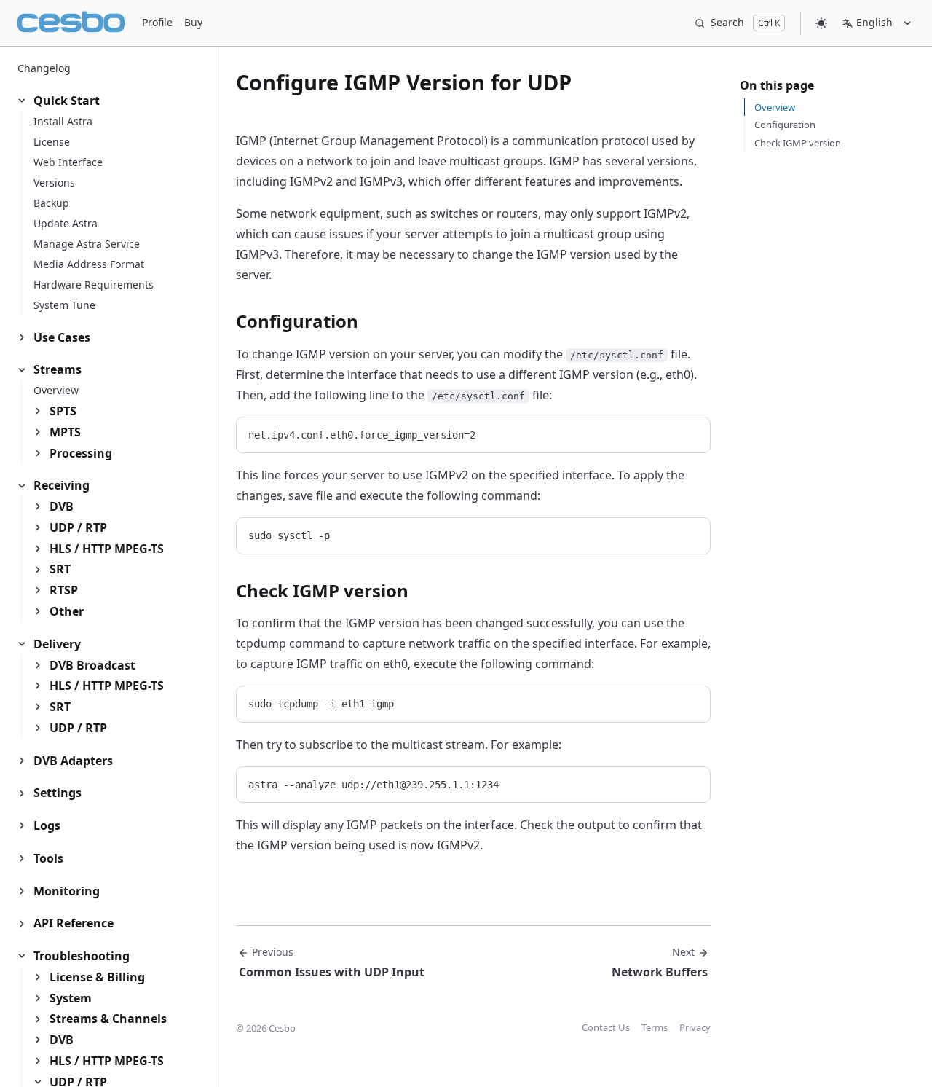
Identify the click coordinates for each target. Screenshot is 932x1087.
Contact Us (606, 1027)
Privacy (695, 1027)
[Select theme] (821, 23)
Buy (193, 22)
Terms (654, 1027)
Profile (157, 22)
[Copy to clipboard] (692, 433)
